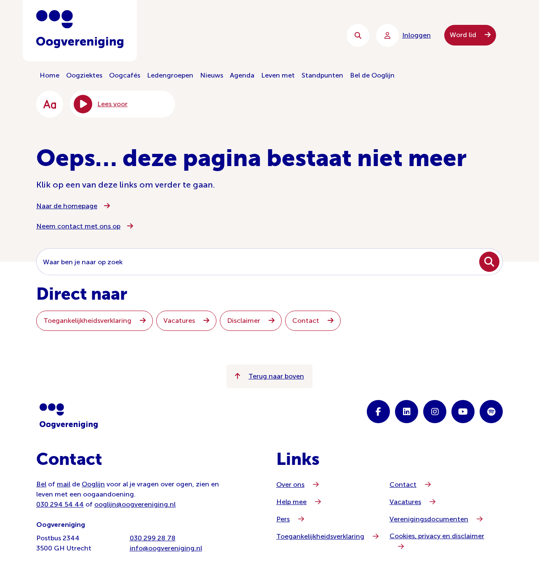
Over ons (290, 484)
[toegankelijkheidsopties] (49, 104)
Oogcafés (124, 75)
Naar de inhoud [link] (206, 35)
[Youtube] (463, 411)
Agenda (242, 75)
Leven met (278, 75)
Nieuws (211, 75)
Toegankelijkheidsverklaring (88, 321)
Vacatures (180, 321)
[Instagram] (434, 411)
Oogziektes (84, 75)
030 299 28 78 (153, 538)
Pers (283, 519)
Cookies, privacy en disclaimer (437, 536)
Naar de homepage (66, 206)
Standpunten (322, 75)
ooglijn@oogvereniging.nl (135, 504)
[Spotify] (491, 411)
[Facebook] (378, 411)
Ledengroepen (170, 75)
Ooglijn (93, 484)
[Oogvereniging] (68, 416)
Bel (41, 484)
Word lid (464, 35)
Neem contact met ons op (78, 226)
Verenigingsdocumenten (429, 519)
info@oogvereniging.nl (166, 548)
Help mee (291, 502)
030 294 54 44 (60, 504)
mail (63, 484)
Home (49, 75)
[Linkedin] (406, 411)
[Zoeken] (358, 35)
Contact (306, 321)
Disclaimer (244, 321)
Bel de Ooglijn (372, 75)
